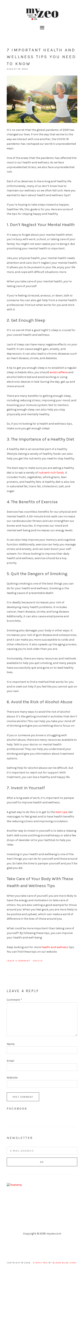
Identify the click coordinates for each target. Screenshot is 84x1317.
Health (38, 961)
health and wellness (54, 947)
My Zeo (42, 14)
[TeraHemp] (14, 1184)
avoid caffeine (59, 372)
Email (10, 1061)
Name (10, 1044)
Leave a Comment (18, 961)
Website (12, 1077)
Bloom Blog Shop (64, 1263)
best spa (61, 812)
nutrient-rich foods (51, 472)
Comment (14, 1000)
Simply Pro (40, 1263)
